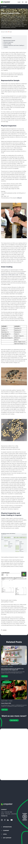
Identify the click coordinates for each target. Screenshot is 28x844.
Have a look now (14, 720)
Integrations (7, 826)
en (22, 2)
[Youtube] (12, 820)
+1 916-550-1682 (8, 812)
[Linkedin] (8, 820)
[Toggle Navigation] (26, 2)
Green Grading (7, 43)
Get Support (7, 837)
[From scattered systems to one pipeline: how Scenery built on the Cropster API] (14, 655)
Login (19, 2)
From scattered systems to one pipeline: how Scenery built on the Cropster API (12, 669)
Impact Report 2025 (6, 703)
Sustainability (6, 682)
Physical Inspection (8, 42)
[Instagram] (2, 820)
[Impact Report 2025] (14, 689)
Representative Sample (9, 40)
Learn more (4, 676)
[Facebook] (4, 820)
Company (6, 830)
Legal (5, 834)
